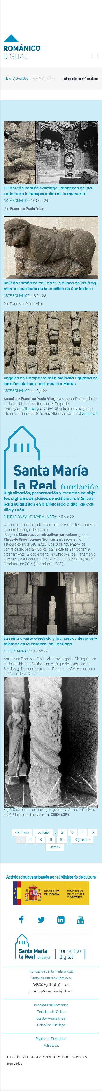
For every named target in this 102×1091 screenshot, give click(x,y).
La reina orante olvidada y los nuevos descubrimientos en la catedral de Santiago (50, 641)
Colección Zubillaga (51, 1025)
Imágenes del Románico (51, 1005)
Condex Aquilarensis (51, 1018)
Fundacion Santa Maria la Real (51, 971)
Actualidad (20, 78)
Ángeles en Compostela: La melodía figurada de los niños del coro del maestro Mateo (51, 380)
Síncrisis (30, 409)
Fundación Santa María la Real (31, 517)
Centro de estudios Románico (51, 978)
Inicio (7, 78)
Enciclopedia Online (51, 1012)
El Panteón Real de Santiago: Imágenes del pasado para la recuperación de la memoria (49, 190)
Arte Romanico (17, 201)
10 (63, 840)
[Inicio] (34, 46)
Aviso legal (51, 1045)
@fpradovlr (89, 413)
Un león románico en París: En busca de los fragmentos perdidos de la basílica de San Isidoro (51, 285)
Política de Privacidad (51, 1039)
